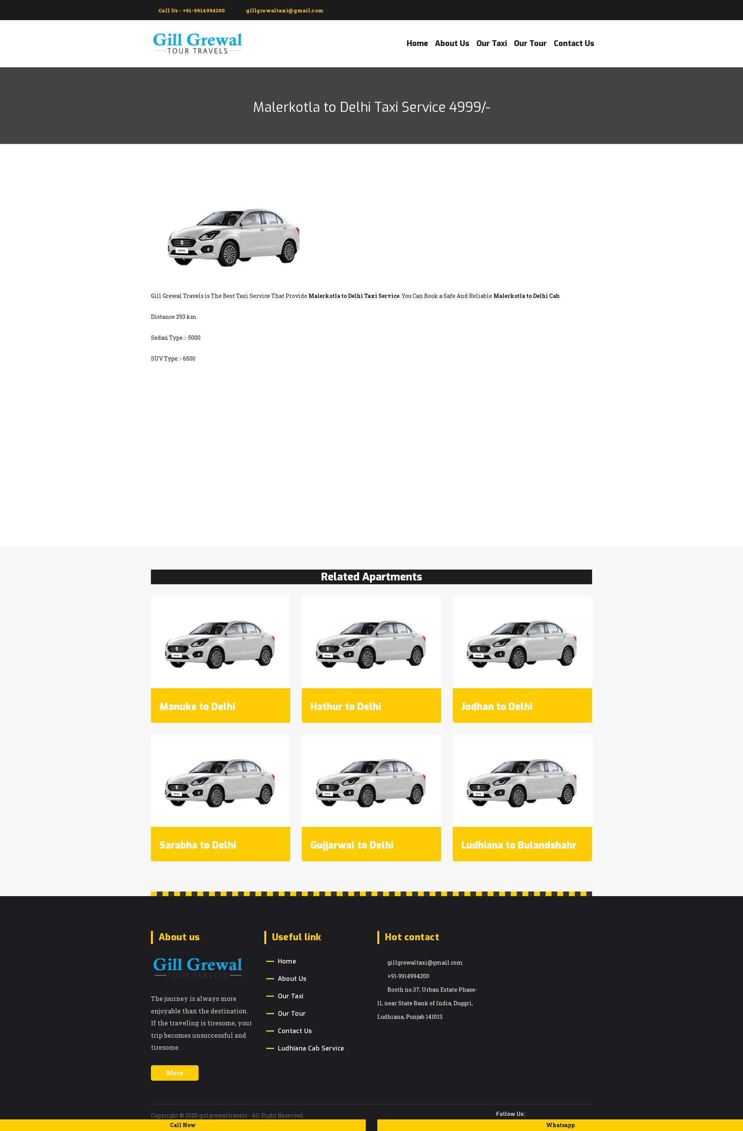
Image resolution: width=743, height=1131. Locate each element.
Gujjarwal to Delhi (352, 845)
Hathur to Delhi (345, 706)
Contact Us (574, 43)
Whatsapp (560, 1125)
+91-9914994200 (408, 976)
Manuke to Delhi (197, 706)
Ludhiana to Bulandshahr (519, 845)
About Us (452, 43)
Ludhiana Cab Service (311, 1048)
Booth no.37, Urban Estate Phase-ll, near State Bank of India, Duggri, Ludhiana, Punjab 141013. (427, 1003)
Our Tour (530, 43)
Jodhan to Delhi (496, 706)
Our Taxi (491, 43)
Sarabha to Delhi (197, 845)
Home (417, 43)
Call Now (183, 1125)
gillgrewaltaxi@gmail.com (425, 962)
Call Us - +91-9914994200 (191, 10)
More (174, 1073)
